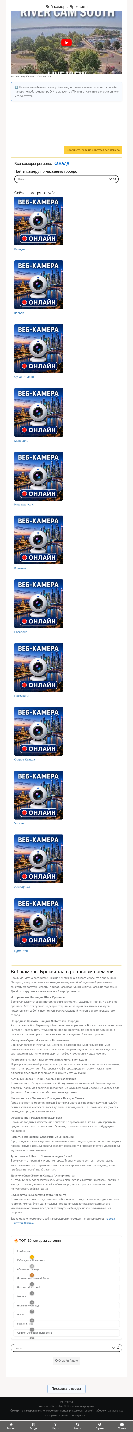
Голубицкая (23, 1251)
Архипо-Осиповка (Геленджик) (34, 1333)
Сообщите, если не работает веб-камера (93, 150)
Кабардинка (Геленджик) (31, 1260)
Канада (61, 163)
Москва (21, 1296)
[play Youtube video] (66, 42)
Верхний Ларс (25, 1324)
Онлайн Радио (68, 1360)
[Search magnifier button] (115, 179)
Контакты (66, 1401)
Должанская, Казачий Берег (33, 1278)
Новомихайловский (28, 1287)
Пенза (20, 1314)
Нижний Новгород (28, 1305)
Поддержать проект (66, 1388)
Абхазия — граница (28, 1269)
